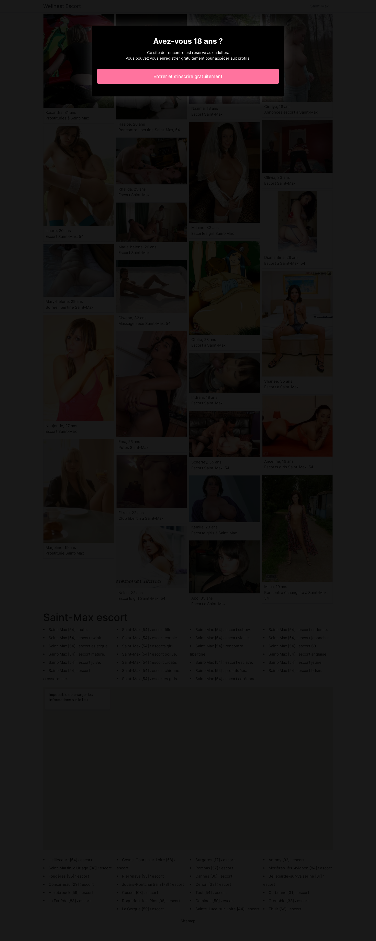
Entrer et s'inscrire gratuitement (188, 76)
